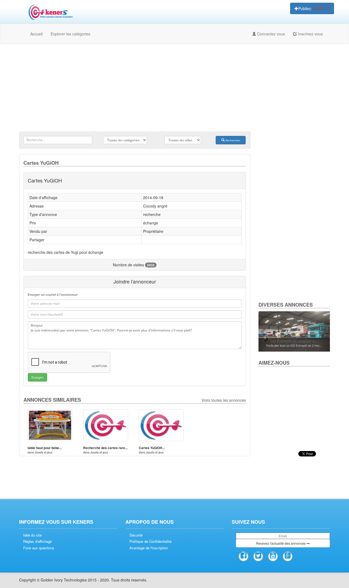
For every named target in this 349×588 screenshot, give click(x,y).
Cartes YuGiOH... (152, 447)
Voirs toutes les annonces (223, 400)
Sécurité (136, 535)
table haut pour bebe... (45, 447)
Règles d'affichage (37, 541)
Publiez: (314, 8)
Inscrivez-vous (310, 33)
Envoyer (37, 377)
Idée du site (32, 535)
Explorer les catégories (70, 33)
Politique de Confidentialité (151, 541)
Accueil (36, 33)
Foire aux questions (38, 548)
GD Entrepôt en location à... (294, 341)
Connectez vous (270, 33)
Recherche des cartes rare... (105, 447)
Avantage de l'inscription (149, 548)
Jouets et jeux (43, 452)
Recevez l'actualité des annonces (281, 543)
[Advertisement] (174, 88)
